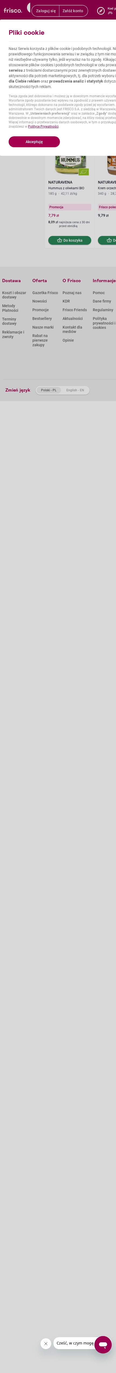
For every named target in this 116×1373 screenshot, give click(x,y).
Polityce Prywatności (43, 126)
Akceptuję (34, 142)
